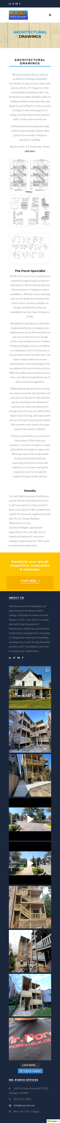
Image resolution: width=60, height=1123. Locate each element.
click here (30, 151)
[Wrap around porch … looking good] (30, 687)
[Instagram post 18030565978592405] (30, 863)
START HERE (28, 580)
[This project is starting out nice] (30, 951)
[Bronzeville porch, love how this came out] (30, 775)
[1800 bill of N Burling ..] (30, 907)
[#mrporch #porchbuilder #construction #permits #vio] (30, 995)
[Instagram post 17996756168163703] (30, 819)
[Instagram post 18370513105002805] (30, 1039)
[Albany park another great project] (30, 731)
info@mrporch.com (24, 1105)
